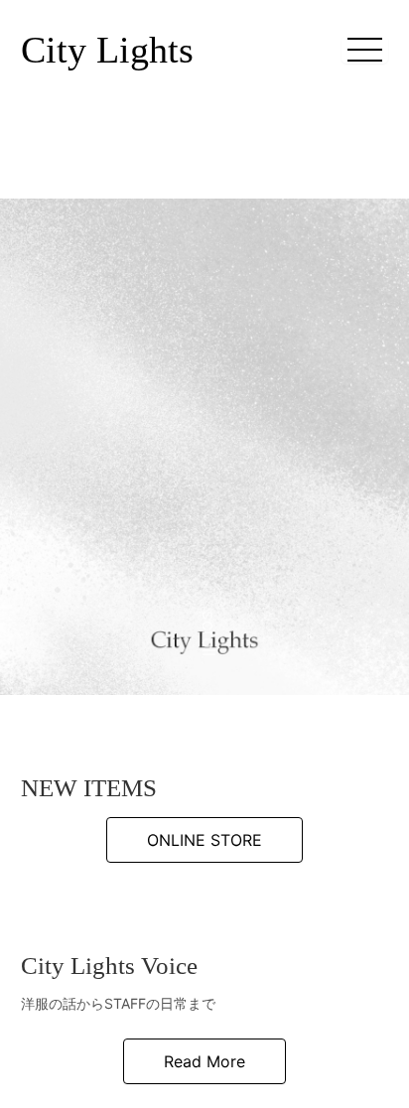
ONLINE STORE (204, 1045)
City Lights (107, 49)
